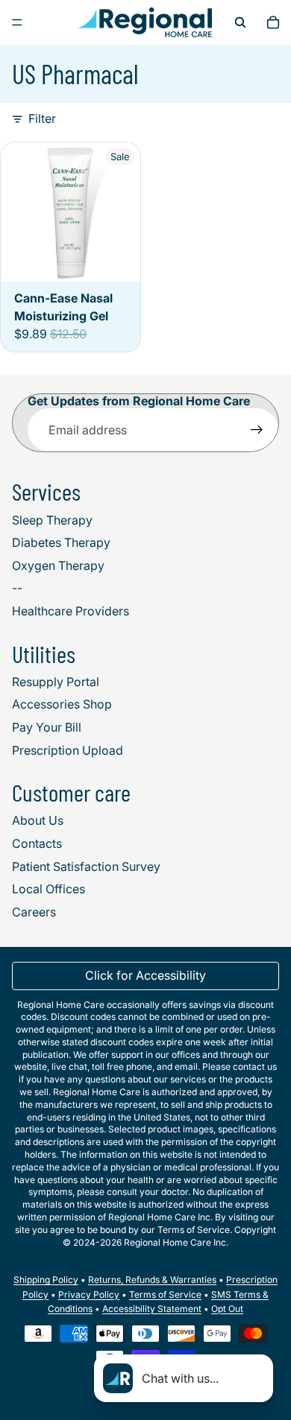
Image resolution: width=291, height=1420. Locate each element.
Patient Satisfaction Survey (86, 866)
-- (17, 587)
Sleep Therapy (52, 520)
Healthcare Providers (70, 610)
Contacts (37, 843)
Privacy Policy (88, 1294)
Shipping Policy (45, 1279)
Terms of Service (165, 1294)
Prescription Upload (67, 750)
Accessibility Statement (151, 1308)
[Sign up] (256, 430)
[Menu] (17, 22)
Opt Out (227, 1308)
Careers (34, 911)
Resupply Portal (55, 681)
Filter (42, 118)
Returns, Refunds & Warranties (152, 1279)
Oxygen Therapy (58, 565)
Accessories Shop (62, 704)
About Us (37, 820)
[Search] (240, 22)
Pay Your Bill (46, 727)
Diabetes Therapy (61, 542)
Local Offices (48, 888)
